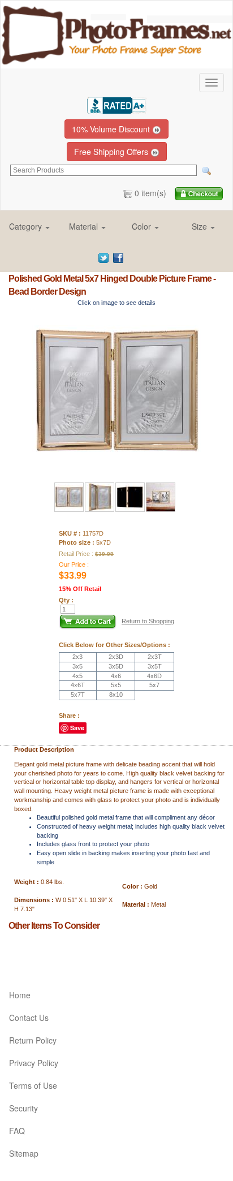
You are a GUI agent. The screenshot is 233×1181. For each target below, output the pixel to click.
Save (77, 727)
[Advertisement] (74, 950)
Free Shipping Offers (112, 151)
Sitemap (23, 1153)
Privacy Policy (33, 1062)
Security (23, 1108)
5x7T (78, 694)
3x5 (77, 666)
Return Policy (33, 1040)
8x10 (116, 694)
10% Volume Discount (112, 129)
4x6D (154, 676)
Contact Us (29, 1017)
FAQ (17, 1130)
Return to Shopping (148, 621)
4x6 (116, 676)
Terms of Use (33, 1085)
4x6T (78, 685)
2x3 (77, 656)
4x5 (77, 676)
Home (20, 995)
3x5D (116, 666)
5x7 (154, 685)
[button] (30, 226)
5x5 (116, 685)
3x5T (155, 666)
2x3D (116, 656)
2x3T (155, 656)
